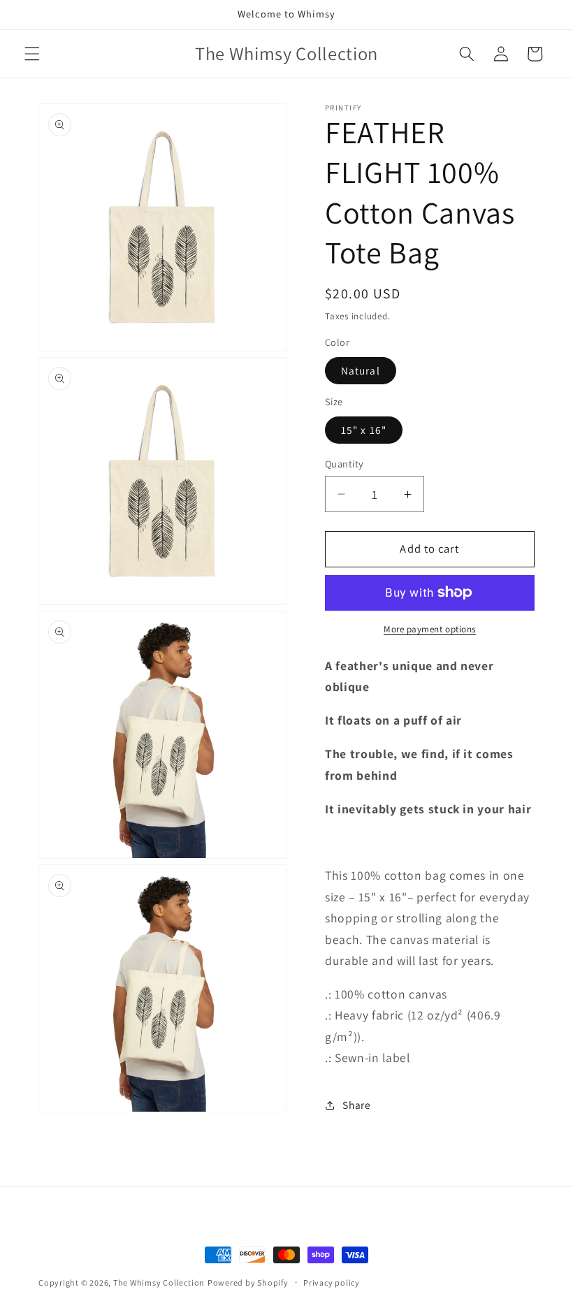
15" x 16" (363, 430)
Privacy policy (331, 1282)
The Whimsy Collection (159, 1282)
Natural (360, 370)
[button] (32, 54)
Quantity (344, 463)
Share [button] (356, 1105)
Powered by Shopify (248, 1282)
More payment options (430, 629)
